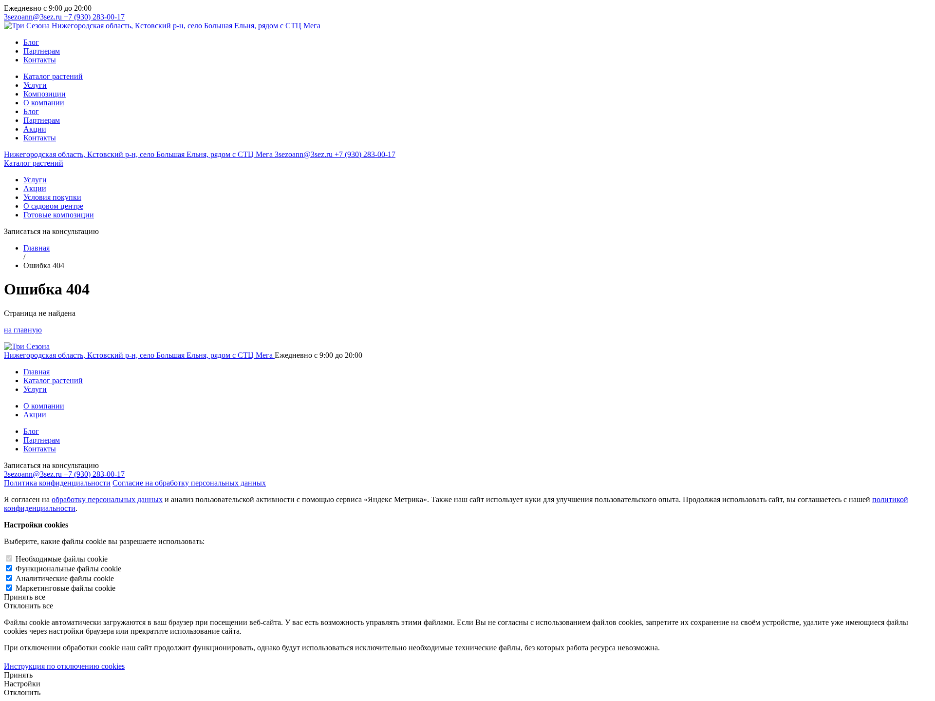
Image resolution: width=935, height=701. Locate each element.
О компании (43, 102)
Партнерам (41, 51)
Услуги (35, 85)
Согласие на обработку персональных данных (189, 483)
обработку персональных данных (107, 499)
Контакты (39, 60)
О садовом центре (53, 206)
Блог (31, 42)
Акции (34, 129)
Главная (36, 248)
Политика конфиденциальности (57, 483)
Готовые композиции (58, 215)
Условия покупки (52, 197)
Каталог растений (53, 76)
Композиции (44, 94)
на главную (23, 330)
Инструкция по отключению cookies (64, 666)
